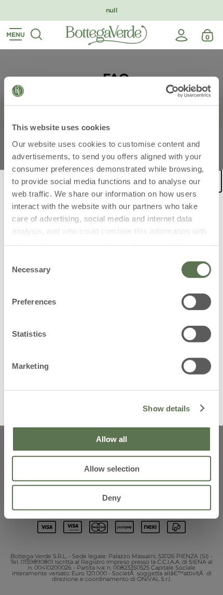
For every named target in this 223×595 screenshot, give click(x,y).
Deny (111, 497)
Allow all (111, 439)
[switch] (196, 302)
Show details (166, 408)
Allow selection (112, 468)
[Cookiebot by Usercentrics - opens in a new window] (165, 91)
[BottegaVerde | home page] (106, 35)
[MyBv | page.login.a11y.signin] (181, 35)
